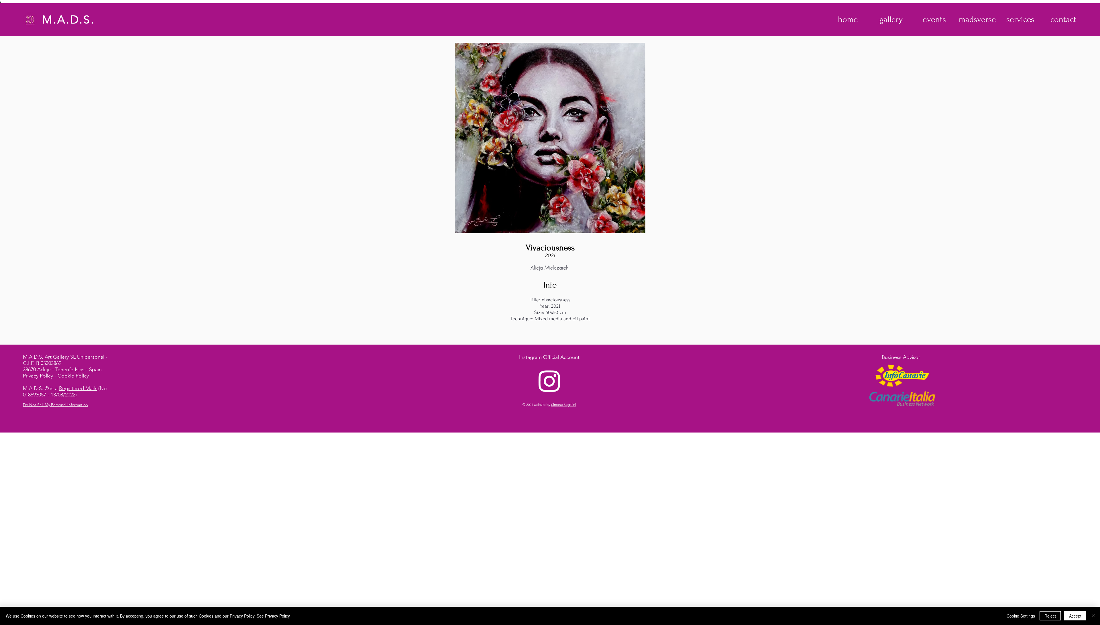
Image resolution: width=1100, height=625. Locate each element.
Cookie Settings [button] (1021, 616)
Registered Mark (78, 388)
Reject (1050, 616)
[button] (891, 19)
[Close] (1093, 615)
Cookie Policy (73, 376)
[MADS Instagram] (549, 380)
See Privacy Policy (273, 616)
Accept (1075, 616)
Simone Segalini (563, 404)
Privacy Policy (38, 376)
